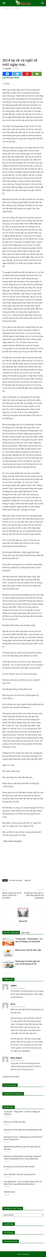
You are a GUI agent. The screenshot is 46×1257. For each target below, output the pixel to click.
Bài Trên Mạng (16, 9)
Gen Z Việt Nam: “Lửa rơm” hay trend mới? (19, 1174)
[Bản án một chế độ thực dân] (8, 953)
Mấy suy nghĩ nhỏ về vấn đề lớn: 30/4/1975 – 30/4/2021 (11, 895)
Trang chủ (5, 9)
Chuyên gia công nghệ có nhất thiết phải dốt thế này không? (34, 895)
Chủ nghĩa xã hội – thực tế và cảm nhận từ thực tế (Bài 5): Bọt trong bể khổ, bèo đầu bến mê (23, 1183)
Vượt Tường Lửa (10, 1085)
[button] (4, 3)
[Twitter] (17, 74)
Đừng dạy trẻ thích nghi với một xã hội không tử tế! (23, 1130)
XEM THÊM (25, 933)
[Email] (37, 74)
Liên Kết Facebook (10, 1241)
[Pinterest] (27, 74)
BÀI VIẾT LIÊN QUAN (11, 933)
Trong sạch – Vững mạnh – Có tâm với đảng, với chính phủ (22, 1113)
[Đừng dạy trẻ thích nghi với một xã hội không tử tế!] (8, 964)
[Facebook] (7, 74)
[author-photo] (23, 918)
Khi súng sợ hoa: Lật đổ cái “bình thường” (19, 1167)
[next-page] (7, 972)
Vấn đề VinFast (9, 1192)
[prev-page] (3, 972)
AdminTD (8, 68)
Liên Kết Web (8, 1224)
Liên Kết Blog (8, 1233)
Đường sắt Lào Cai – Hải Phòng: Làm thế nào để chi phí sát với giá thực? (23, 1138)
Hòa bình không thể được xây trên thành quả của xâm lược (22, 1148)
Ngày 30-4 (28, 880)
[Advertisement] (23, 34)
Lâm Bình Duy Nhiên (15, 880)
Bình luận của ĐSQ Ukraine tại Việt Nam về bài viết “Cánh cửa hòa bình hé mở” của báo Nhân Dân (22, 1157)
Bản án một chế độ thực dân (28, 950)
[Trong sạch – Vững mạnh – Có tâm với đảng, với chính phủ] (8, 942)
